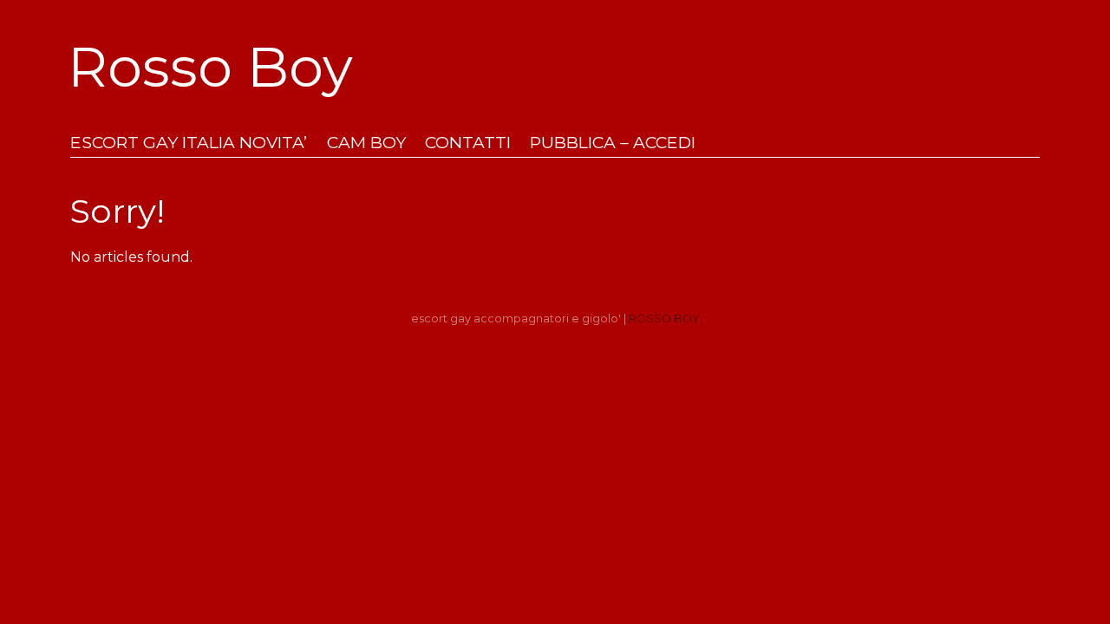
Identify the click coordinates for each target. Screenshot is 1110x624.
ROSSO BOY (664, 318)
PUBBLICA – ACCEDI (612, 143)
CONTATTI (468, 143)
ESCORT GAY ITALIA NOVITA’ (188, 143)
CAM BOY (366, 143)
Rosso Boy (210, 67)
